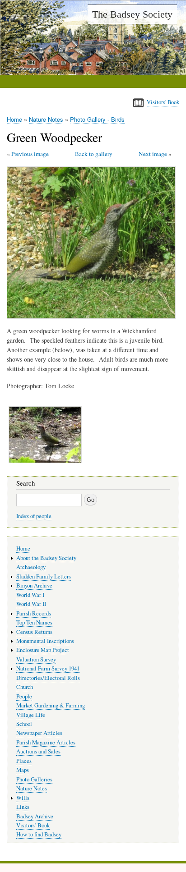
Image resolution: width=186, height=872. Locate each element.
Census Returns (34, 632)
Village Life (30, 715)
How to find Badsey (38, 834)
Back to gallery (93, 154)
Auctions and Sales (38, 751)
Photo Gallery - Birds (97, 119)
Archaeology (31, 567)
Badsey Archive (34, 816)
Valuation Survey (36, 659)
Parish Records (33, 613)
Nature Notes (46, 119)
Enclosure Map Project (42, 650)
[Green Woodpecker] (93, 316)
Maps (22, 770)
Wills (22, 798)
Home (14, 119)
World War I (30, 595)
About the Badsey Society (46, 558)
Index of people (33, 516)
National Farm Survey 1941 (47, 668)
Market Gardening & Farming (50, 705)
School (24, 724)
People (24, 696)
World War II (31, 604)
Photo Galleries (34, 779)
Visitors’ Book (33, 825)
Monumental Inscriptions (45, 641)
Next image (153, 154)
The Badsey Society (132, 14)
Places (24, 761)
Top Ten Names (34, 622)
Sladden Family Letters (43, 576)
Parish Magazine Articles (45, 742)
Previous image (30, 154)
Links (22, 807)
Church (24, 687)
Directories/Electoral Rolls (48, 678)
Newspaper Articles (39, 733)
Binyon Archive (34, 585)
